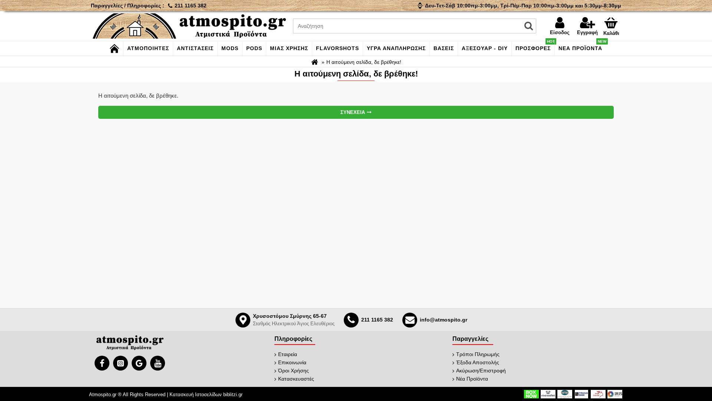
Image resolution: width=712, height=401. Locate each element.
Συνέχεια (352, 112)
